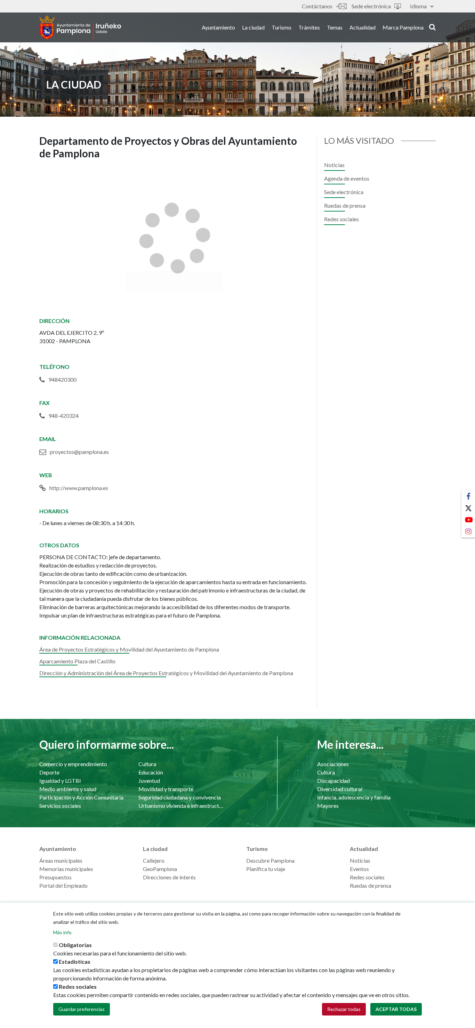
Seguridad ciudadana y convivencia (179, 797)
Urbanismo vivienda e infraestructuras (181, 805)
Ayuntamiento (218, 27)
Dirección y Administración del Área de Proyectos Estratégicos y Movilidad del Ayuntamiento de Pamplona (166, 673)
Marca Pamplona (403, 27)
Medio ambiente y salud (67, 789)
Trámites (309, 27)
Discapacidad (333, 780)
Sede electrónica (371, 6)
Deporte (49, 772)
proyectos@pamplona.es (79, 451)
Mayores (328, 805)
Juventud (149, 780)
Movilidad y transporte (165, 789)
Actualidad (362, 27)
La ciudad (253, 27)
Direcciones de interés (169, 877)
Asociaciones (333, 764)
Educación (150, 772)
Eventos (359, 868)
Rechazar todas (344, 1009)
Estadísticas (74, 961)
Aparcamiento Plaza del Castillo (77, 661)
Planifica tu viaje (265, 868)
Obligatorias (75, 945)
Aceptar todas (396, 1009)
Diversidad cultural (339, 789)
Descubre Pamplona (270, 860)
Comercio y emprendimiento (73, 764)
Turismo (281, 27)
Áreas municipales (60, 860)
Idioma (418, 6)
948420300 (62, 379)
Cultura (147, 764)
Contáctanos (317, 6)
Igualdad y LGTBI (60, 780)
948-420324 (63, 415)
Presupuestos (55, 877)
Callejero (153, 860)
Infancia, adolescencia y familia (354, 797)
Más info (62, 932)
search (431, 27)
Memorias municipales (66, 868)
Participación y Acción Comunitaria (81, 797)
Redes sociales (341, 219)
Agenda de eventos (346, 178)
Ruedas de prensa (344, 205)
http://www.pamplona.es (78, 487)
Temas (335, 27)
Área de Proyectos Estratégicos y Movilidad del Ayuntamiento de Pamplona (129, 649)
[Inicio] (80, 27)
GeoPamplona (160, 868)
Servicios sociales (60, 805)
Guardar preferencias (81, 1009)
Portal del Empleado (63, 885)
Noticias (334, 164)
